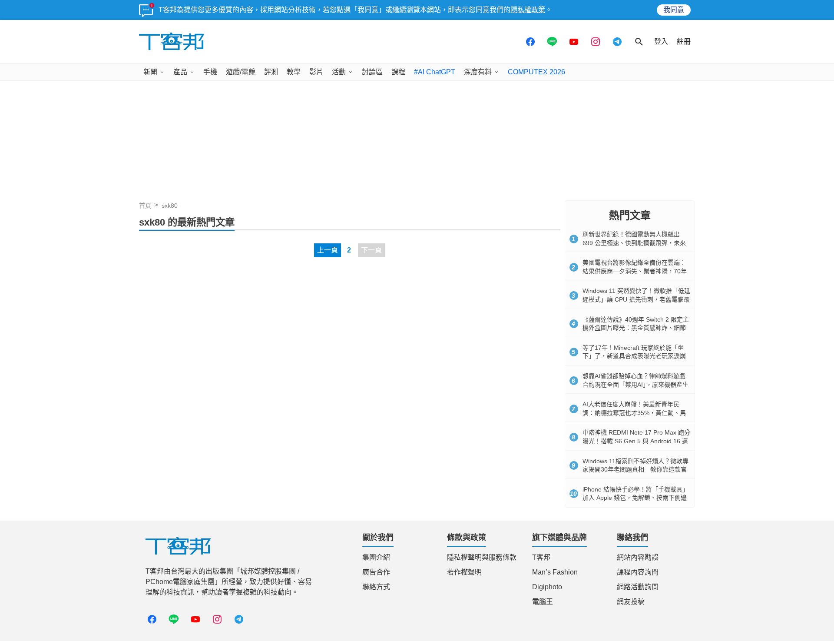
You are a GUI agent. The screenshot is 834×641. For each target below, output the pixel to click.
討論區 (372, 72)
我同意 (673, 9)
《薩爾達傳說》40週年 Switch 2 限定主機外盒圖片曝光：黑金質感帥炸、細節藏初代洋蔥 (635, 328)
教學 (294, 72)
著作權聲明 (464, 572)
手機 (210, 72)
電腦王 (542, 601)
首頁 (145, 206)
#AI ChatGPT (434, 72)
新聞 (150, 72)
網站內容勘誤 (638, 557)
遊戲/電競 (240, 72)
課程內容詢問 (638, 572)
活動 (339, 72)
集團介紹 (376, 557)
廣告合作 (376, 572)
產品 (180, 72)
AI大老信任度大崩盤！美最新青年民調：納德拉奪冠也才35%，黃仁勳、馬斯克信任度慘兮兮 (634, 413)
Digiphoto (547, 587)
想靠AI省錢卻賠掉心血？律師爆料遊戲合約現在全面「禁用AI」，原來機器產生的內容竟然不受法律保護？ (635, 384)
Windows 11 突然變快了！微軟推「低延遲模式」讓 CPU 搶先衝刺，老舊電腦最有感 (636, 299)
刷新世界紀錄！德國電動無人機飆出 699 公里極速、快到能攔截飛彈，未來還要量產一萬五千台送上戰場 (634, 243)
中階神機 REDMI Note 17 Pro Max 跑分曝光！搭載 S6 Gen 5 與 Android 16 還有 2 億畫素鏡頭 (636, 441)
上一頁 (327, 250)
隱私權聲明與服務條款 (481, 557)
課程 (398, 72)
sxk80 (170, 206)
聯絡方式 (376, 587)
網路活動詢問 (638, 587)
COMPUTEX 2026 (536, 72)
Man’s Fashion (555, 572)
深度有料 (478, 72)
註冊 (684, 41)
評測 (271, 72)
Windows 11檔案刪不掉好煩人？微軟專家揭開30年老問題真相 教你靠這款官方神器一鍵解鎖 (635, 470)
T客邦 (541, 557)
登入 (661, 41)
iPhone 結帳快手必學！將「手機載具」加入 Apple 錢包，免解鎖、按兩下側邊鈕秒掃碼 (635, 498)
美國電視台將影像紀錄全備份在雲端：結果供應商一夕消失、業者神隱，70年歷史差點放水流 (634, 271)
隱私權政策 (527, 9)
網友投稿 (631, 601)
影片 (316, 72)
